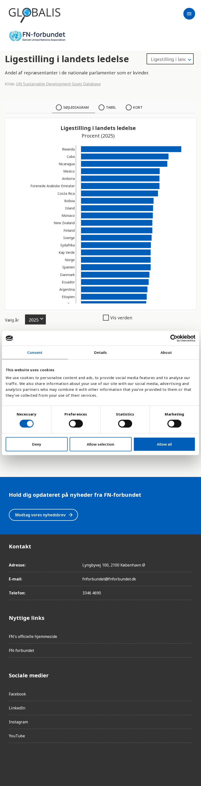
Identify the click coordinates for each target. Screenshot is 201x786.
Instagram (18, 722)
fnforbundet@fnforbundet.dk (109, 579)
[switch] (76, 424)
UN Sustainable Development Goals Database (58, 84)
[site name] (34, 15)
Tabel (111, 107)
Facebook (17, 694)
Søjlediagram (76, 107)
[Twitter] (40, 760)
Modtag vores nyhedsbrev (44, 515)
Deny (36, 444)
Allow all (164, 444)
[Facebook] (13, 760)
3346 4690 (91, 593)
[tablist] (100, 107)
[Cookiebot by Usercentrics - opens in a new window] (173, 338)
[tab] (73, 107)
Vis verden (121, 318)
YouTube (17, 736)
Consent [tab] (35, 352)
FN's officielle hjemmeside (33, 636)
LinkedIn (17, 708)
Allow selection (100, 444)
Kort (138, 107)
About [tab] (166, 352)
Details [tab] (100, 352)
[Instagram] (26, 760)
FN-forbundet (21, 650)
